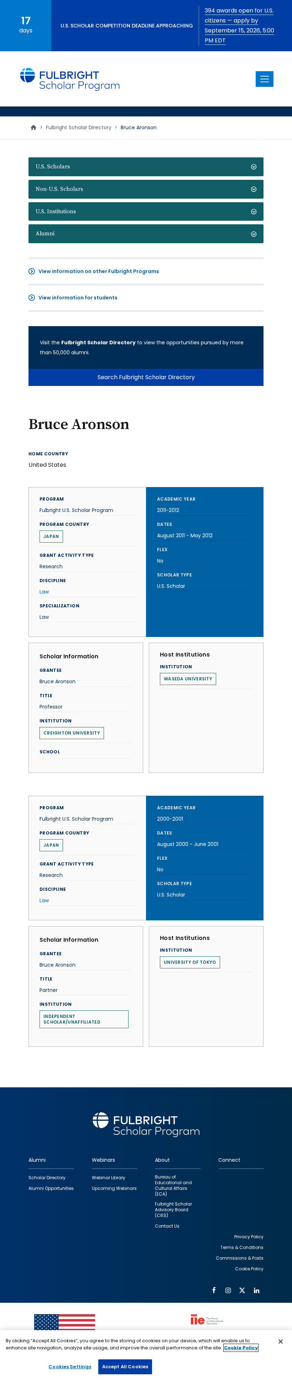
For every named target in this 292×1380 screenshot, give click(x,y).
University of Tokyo (190, 962)
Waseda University (188, 679)
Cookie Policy (241, 1347)
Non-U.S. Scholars (59, 189)
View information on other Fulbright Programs (98, 271)
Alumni (45, 233)
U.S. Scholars (53, 166)
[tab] (146, 166)
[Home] (70, 79)
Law (44, 591)
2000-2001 (170, 818)
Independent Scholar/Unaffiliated (71, 1019)
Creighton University (71, 733)
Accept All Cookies (125, 1366)
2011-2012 (168, 510)
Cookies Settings (69, 1366)
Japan (51, 536)
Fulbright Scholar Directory (78, 127)
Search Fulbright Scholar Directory (146, 377)
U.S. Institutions (56, 211)
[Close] (280, 1341)
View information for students (78, 297)
